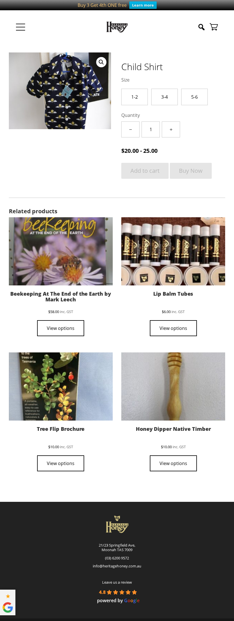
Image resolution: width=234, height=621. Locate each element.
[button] (101, 62)
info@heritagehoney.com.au (117, 566)
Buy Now (191, 170)
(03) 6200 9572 (117, 558)
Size (125, 80)
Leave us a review (117, 582)
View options (60, 328)
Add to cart (145, 170)
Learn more (143, 5)
